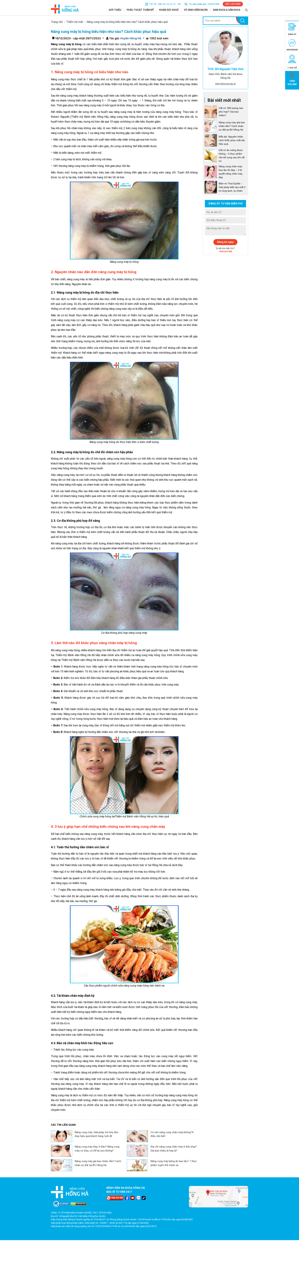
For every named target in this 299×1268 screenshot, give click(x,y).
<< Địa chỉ (292, 68)
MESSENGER (292, 50)
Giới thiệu (115, 9)
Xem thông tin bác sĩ (225, 83)
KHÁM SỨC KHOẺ (169, 9)
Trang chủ (57, 22)
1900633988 (213, 4)
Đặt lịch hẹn (232, 4)
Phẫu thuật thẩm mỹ (140, 9)
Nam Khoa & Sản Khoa (226, 9)
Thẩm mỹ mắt (74, 22)
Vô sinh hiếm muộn (196, 9)
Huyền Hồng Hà (130, 38)
